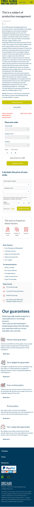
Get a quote (17, 107)
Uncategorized (6, 21)
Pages (6, 149)
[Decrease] (18, 203)
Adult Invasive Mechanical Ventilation (7, 115)
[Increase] (29, 203)
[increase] (15, 153)
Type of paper (9, 126)
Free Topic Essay (26, 113)
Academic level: (8, 188)
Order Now (22, 2)
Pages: (5, 202)
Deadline (7, 141)
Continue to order (17, 102)
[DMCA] (6, 476)
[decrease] (7, 153)
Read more (6, 354)
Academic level (9, 134)
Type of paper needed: (9, 181)
